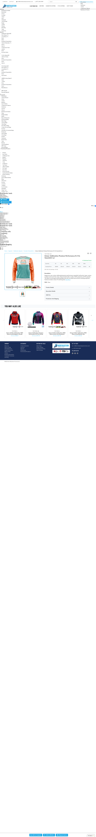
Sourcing (2, 243)
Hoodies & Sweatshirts (29, 251)
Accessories (2, 94)
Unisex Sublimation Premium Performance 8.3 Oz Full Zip (36, 333)
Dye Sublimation (3, 236)
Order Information (4, 237)
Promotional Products (5, 148)
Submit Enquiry (6, 244)
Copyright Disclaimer (4, 242)
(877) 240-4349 (39, 1)
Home (6, 251)
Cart (94, 205)
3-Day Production (33, 6)
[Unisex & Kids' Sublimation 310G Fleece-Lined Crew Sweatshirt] (57, 319)
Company (5, 1)
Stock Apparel (5, 66)
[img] (22, 294)
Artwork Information (4, 241)
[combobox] (61, 2)
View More (67, 279)
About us (2, 234)
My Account (3, 246)
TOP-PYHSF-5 (78, 331)
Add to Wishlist (4, 204)
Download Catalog (4, 196)
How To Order (3, 235)
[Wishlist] (17, 337)
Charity (1, 240)
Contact (11, 1)
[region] (88, 254)
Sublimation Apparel (6, 33)
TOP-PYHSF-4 (57, 331)
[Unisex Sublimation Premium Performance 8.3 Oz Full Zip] (36, 319)
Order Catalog (3, 195)
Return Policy (8, 351)
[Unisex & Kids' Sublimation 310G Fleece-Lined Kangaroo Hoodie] (15, 319)
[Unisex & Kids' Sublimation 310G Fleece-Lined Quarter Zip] (78, 319)
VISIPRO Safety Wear (6, 78)
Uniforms (2, 9)
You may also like (47, 306)
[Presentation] (12, 337)
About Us (7, 345)
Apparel (1, 32)
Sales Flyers (2, 194)
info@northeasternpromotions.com (25, 1)
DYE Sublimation (8, 348)
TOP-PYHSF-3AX (36, 331)
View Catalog (3, 197)
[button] (48, 204)
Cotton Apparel (5, 55)
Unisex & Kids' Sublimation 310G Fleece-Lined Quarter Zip (78, 333)
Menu (1, 211)
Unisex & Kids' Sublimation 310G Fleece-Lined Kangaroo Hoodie (14, 333)
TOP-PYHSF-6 (14, 331)
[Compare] (7, 337)
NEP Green (4, 90)
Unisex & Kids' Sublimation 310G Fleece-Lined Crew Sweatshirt (57, 333)
